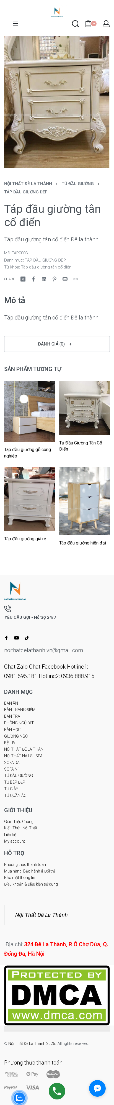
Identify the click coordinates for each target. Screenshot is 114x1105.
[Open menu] (15, 23)
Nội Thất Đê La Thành (41, 915)
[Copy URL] (75, 279)
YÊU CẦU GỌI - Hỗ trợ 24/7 (30, 617)
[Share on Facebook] (33, 279)
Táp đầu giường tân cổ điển (46, 267)
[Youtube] (16, 638)
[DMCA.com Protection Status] (57, 994)
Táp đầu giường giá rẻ (25, 538)
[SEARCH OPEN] (75, 23)
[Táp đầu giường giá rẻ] (29, 499)
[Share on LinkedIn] (44, 279)
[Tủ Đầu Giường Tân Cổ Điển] (84, 408)
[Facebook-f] (6, 638)
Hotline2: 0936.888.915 (66, 676)
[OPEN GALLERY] (57, 102)
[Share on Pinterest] (54, 279)
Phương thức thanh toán (33, 1062)
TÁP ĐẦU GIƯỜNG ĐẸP (26, 192)
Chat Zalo (16, 666)
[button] (57, 344)
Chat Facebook (47, 666)
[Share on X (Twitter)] (22, 279)
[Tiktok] (27, 638)
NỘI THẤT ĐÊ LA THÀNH (28, 183)
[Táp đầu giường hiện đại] (84, 501)
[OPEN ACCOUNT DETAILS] (106, 23)
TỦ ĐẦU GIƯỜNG (78, 183)
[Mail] (65, 279)
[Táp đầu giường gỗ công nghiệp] (29, 411)
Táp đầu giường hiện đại (82, 543)
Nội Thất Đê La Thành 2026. (33, 1043)
